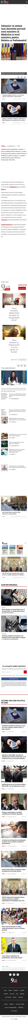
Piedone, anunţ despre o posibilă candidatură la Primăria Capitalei (12, 813)
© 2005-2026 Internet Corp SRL (8, 1016)
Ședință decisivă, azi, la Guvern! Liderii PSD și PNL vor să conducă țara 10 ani (14, 785)
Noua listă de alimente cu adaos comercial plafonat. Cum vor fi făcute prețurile (13, 928)
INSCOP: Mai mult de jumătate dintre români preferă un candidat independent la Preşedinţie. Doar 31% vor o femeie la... (13, 575)
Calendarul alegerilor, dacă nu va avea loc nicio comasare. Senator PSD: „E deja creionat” (13, 727)
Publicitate (20, 1007)
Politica (3, 122)
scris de (16, 122)
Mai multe (22, 288)
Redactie (12, 1004)
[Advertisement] (12, 404)
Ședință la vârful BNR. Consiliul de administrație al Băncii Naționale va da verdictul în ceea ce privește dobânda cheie (14, 120)
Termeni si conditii (20, 1004)
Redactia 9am (22, 285)
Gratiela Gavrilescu (6, 224)
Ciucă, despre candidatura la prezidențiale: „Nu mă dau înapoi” (12, 956)
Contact (6, 1004)
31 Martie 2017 (11, 146)
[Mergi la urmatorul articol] (25, 6)
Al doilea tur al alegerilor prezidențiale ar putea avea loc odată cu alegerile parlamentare (14, 841)
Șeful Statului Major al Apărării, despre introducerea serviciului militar (14, 870)
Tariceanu (4, 220)
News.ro (3, 189)
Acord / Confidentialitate (10, 1007)
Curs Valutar (14, 1011)
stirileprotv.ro (14, 187)
